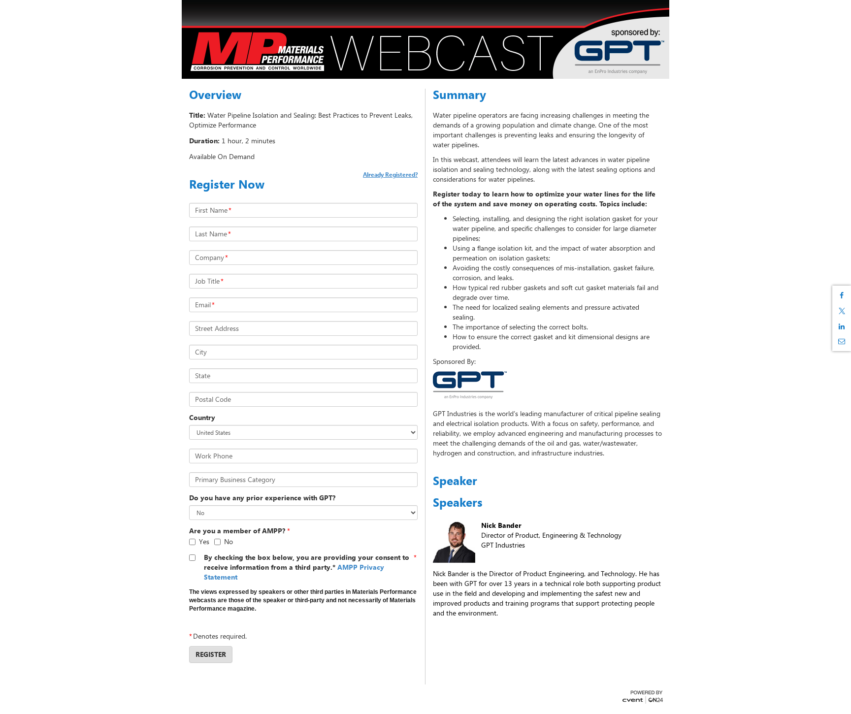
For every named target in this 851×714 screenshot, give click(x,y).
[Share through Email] (842, 341)
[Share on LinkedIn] (842, 326)
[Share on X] (842, 311)
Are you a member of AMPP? (237, 530)
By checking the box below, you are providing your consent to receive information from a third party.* (306, 567)
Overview (215, 94)
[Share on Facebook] (842, 295)
